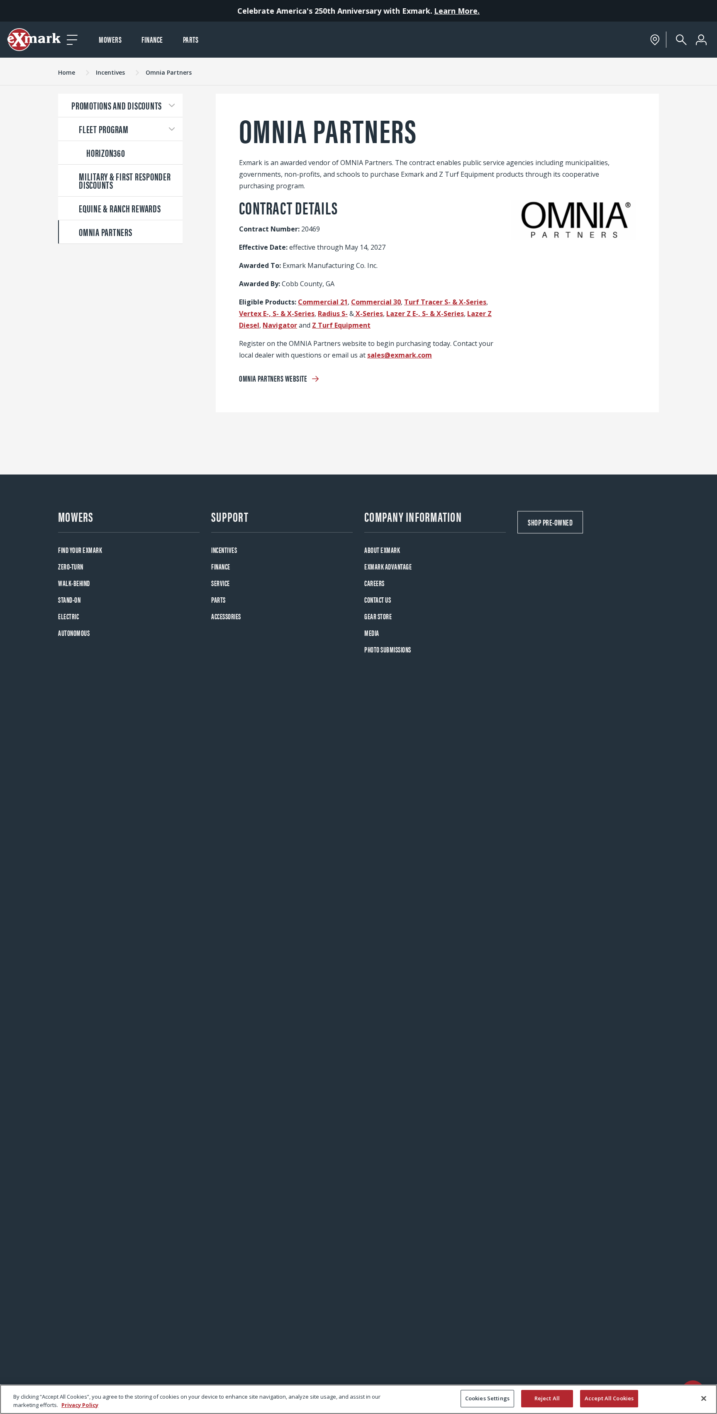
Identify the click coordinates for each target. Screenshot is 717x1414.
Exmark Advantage (388, 566)
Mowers (110, 39)
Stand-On (69, 599)
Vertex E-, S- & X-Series (277, 313)
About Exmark (382, 550)
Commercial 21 (323, 302)
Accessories (226, 616)
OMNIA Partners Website (274, 378)
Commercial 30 (376, 302)
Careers (374, 583)
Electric (68, 616)
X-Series (368, 313)
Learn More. (457, 11)
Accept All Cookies (609, 1398)
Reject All (547, 1398)
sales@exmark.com (399, 355)
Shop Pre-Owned (550, 522)
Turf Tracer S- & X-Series (445, 302)
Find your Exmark (80, 550)
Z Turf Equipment (341, 325)
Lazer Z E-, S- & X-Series (425, 313)
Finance (152, 39)
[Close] (704, 1398)
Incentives (224, 550)
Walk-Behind (74, 583)
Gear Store (378, 616)
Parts (191, 39)
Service (220, 583)
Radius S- (333, 313)
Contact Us (377, 599)
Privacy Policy (79, 1405)
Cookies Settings (487, 1398)
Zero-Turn (70, 566)
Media (371, 633)
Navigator (280, 325)
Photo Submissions (387, 649)
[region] (358, 1399)
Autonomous (74, 633)
